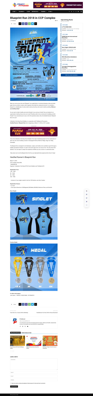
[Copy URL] (20, 23)
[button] (81, 11)
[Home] (86, 191)
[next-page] (13, 351)
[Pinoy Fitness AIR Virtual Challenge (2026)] (17, 341)
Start (14, 11)
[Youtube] (78, 11)
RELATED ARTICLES (15, 332)
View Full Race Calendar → (71, 75)
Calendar (21, 11)
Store (50, 11)
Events (12, 345)
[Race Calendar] (86, 194)
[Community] (86, 201)
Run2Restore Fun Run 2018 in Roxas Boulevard (47, 312)
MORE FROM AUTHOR (26, 332)
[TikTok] (74, 11)
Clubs (28, 11)
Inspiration (35, 11)
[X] (76, 11)
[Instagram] (71, 11)
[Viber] (26, 23)
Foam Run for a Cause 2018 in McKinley (19, 312)
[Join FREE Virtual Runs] (86, 198)
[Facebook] (69, 11)
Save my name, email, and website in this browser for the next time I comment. (28, 383)
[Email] (35, 23)
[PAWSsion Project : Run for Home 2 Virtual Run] (50, 341)
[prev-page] (11, 351)
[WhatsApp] (29, 23)
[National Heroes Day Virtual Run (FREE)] (33, 341)
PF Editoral (13, 20)
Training (43, 11)
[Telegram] (32, 23)
